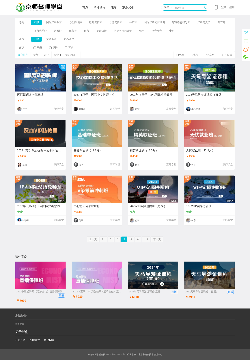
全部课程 (99, 7)
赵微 (25, 164)
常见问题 (49, 340)
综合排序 (23, 55)
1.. (103, 239)
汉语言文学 (203, 22)
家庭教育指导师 (181, 22)
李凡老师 (195, 109)
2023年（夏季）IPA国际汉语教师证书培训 (153, 94)
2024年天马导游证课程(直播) (145, 291)
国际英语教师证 (123, 30)
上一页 (93, 239)
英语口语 (101, 30)
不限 (36, 22)
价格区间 (70, 55)
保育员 (73, 30)
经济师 (133, 22)
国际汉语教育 (54, 22)
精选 (195, 55)
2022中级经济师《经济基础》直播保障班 (39, 291)
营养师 (221, 22)
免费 (181, 55)
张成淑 (82, 109)
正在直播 (227, 55)
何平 (81, 164)
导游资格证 (115, 22)
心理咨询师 (75, 22)
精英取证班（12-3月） (144, 150)
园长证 (58, 30)
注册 (232, 7)
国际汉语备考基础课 (30, 94)
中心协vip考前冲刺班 (87, 206)
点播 (55, 47)
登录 (224, 7)
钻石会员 (69, 39)
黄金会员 (51, 39)
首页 (85, 7)
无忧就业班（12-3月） (200, 150)
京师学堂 (59, 108)
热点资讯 (128, 7)
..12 (146, 239)
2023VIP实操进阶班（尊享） (148, 206)
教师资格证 (95, 22)
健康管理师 (40, 30)
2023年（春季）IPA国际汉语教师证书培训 (40, 206)
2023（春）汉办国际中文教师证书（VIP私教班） (40, 150)
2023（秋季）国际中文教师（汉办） (97, 94)
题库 (114, 7)
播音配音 (157, 30)
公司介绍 (20, 340)
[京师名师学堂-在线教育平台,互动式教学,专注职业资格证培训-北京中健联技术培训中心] (43, 11)
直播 (39, 47)
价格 (56, 55)
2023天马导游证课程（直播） (205, 94)
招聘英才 (35, 340)
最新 (35, 55)
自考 (86, 30)
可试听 (210, 55)
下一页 (157, 239)
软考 (141, 30)
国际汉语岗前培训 (154, 22)
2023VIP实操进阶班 (198, 206)
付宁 (25, 109)
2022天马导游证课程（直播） (202, 291)
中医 (171, 30)
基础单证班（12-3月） (88, 150)
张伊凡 (26, 220)
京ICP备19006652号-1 (116, 354)
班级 (70, 47)
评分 (46, 55)
